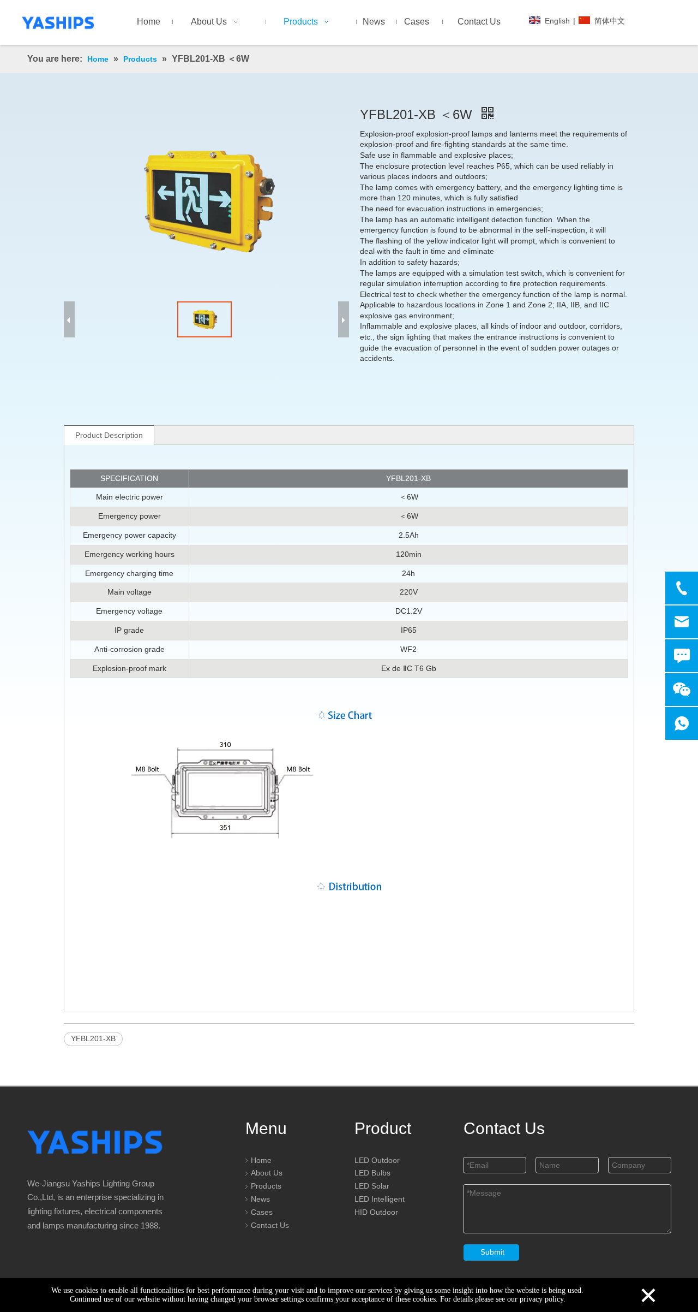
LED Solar (371, 1186)
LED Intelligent (379, 1199)
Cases (262, 1212)
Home (261, 1160)
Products (266, 1186)
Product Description (109, 435)
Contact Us (270, 1225)
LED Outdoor (377, 1160)
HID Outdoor (376, 1212)
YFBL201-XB (93, 1038)
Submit (492, 1252)
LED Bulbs (372, 1172)
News (260, 1199)
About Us (266, 1172)
